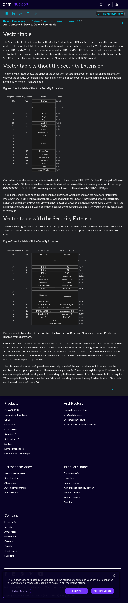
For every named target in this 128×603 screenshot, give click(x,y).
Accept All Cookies (102, 591)
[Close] (114, 575)
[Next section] (121, 23)
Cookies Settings (19, 591)
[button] (6, 13)
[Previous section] (113, 23)
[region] (61, 585)
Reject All (76, 591)
